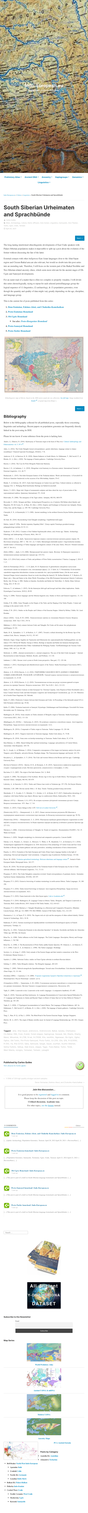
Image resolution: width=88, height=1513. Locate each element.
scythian (56, 1044)
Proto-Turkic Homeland (19, 330)
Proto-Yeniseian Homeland (20, 311)
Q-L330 (54, 1040)
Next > (80, 238)
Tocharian (53, 1459)
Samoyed (34, 1044)
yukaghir (45, 1050)
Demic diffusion (33, 223)
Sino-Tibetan (73, 223)
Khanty (78, 1034)
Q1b (65, 1040)
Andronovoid (45, 1031)
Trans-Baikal (54, 1047)
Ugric (11, 226)
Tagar (45, 1047)
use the (48, 1105)
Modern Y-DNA (44, 1414)
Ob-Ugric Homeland (17, 316)
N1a (43, 1037)
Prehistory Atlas (12, 177)
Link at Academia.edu (56, 896)
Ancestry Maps (44, 1438)
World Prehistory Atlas (44, 1364)
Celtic (19, 1471)
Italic (20, 1467)
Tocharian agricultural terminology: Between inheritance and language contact (41, 859)
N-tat (30, 1037)
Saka (27, 1044)
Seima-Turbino (10, 1047)
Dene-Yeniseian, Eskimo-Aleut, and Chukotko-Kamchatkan (36, 306)
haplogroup (49, 1034)
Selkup (20, 1047)
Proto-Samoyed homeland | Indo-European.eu (30, 1188)
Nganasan (59, 1037)
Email (17, 1321)
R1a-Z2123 (18, 1044)
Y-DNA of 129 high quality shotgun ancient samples (26, 1078)
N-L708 (23, 1037)
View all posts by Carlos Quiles (15, 1065)
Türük (69, 1047)
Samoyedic (63, 223)
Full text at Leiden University (46, 808)
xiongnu (19, 1050)
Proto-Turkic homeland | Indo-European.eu (29, 1205)
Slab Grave (29, 1047)
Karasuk (58, 1034)
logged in (55, 1094)
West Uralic (28, 1494)
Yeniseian (28, 1050)
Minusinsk (14, 1037)
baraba (61, 1031)
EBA (15, 1034)
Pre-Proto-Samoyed (29, 1040)
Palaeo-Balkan (21, 1482)
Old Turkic (15, 1040)
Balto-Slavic (22, 1478)
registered (43, 1094)
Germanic (23, 1475)
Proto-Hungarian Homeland (34, 321)
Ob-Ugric (69, 1037)
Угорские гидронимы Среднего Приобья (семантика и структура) (57, 976)
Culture (19, 195)
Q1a (60, 1040)
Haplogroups (61, 177)
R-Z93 (6, 1044)
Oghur (77, 1037)
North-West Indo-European (27, 1463)
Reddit (33, 401)
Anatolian (54, 1455)
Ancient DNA (31, 177)
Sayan (49, 1044)
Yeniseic (22, 226)
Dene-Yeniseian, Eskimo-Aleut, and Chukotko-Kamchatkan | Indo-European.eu (43, 1133)
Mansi (6, 1037)
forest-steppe (37, 1034)
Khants (70, 1034)
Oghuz (6, 1040)
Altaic (8, 223)
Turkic (6, 226)
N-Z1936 (37, 1037)
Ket (64, 1034)
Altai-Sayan (23, 1031)
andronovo (33, 1031)
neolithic (50, 1037)
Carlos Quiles (11, 220)
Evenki (27, 1034)
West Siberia (9, 1050)
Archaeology (15, 223)
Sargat (42, 1044)
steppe (38, 1047)
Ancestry (46, 177)
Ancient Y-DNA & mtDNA (44, 1390)
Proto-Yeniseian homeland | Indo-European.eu (30, 1150)
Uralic (16, 226)
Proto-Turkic (44, 1040)
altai (14, 1031)
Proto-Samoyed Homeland (20, 326)
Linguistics (43, 182)
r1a (11, 1044)
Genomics (77, 177)
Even (20, 1034)
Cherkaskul (70, 1031)
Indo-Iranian (44, 223)
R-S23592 (72, 1040)
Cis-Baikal (8, 1034)
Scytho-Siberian (68, 1044)
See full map (64, 398)
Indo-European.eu (44, 85)
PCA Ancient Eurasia (62, 1442)
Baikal (54, 1031)
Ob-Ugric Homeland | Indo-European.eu (27, 1170)
